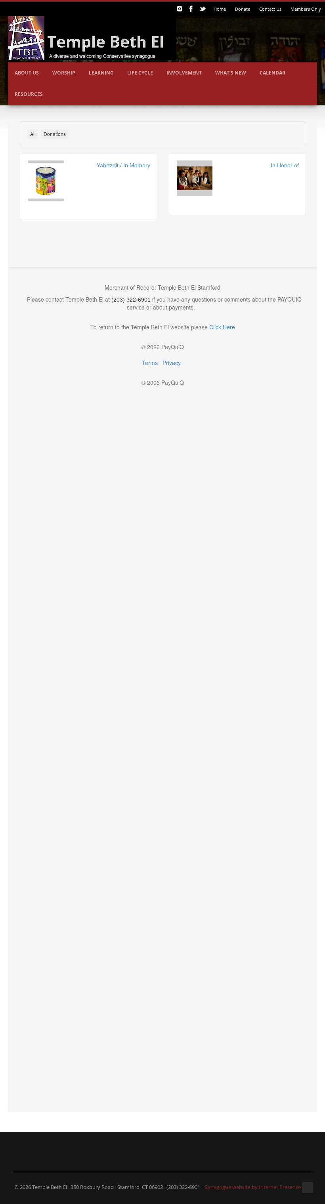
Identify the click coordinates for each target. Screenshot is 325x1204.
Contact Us (270, 9)
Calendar (272, 72)
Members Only (306, 9)
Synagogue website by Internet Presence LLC (258, 1187)
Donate (242, 9)
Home (220, 9)
